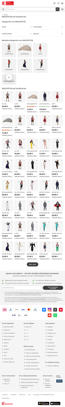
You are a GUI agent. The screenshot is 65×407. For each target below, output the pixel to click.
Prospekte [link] (50, 330)
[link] (54, 3)
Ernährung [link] (50, 349)
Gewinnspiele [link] (51, 346)
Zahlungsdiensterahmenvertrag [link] (30, 379)
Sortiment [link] (50, 336)
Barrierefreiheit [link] (5, 398)
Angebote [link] (50, 327)
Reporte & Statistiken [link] (7, 380)
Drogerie (6, 349)
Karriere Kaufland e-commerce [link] (48, 385)
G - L (27, 333)
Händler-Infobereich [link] (53, 366)
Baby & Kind (7, 339)
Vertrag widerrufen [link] (31, 359)
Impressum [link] (5, 394)
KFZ (5, 355)
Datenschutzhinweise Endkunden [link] (27, 386)
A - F (27, 330)
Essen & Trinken (8, 359)
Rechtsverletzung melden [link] (33, 369)
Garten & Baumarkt (9, 333)
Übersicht (28, 327)
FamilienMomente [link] (52, 352)
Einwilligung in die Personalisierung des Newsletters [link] (34, 298)
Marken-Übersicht (9, 362)
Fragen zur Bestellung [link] (32, 353)
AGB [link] (29, 394)
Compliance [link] (13, 394)
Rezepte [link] (49, 339)
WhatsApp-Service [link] (52, 355)
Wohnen (6, 343)
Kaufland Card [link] (51, 333)
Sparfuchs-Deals (8, 327)
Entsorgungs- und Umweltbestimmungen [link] (43, 394)
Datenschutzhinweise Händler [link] (29, 382)
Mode (5, 346)
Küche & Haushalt (9, 336)
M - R (27, 336)
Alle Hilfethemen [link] (30, 350)
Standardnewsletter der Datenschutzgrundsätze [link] (29, 293)
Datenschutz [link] (22, 394)
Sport (5, 352)
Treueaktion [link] (50, 343)
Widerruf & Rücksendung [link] (33, 356)
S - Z (27, 339)
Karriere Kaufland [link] (47, 380)
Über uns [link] (6, 383)
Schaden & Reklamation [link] (32, 362)
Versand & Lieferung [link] (31, 366)
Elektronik (7, 330)
